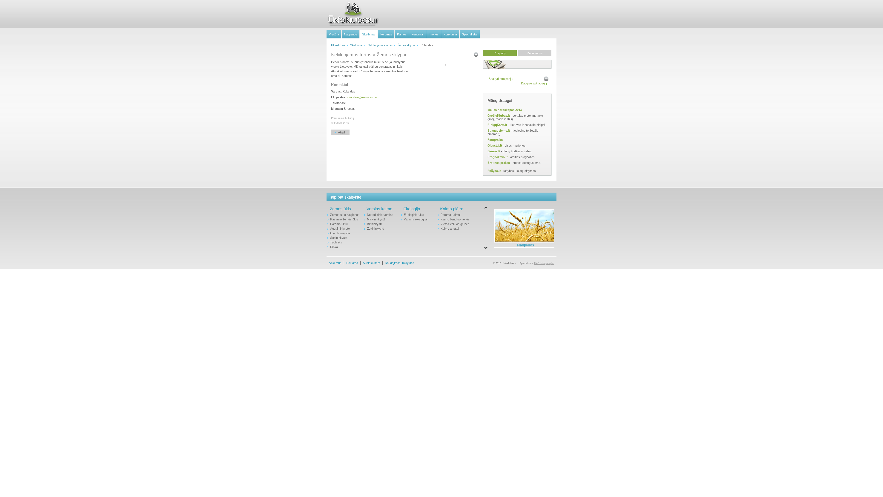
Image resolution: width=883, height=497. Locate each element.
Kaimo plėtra (451, 209)
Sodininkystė (338, 238)
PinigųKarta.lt (497, 125)
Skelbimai (368, 34)
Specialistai (469, 34)
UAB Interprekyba (544, 263)
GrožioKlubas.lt (498, 115)
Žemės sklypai (407, 45)
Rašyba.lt (494, 171)
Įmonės (434, 34)
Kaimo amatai (450, 228)
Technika (336, 242)
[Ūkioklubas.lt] (353, 14)
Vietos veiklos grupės (455, 224)
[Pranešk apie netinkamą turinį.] (476, 54)
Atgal (341, 132)
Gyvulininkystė (340, 233)
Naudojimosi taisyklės (399, 263)
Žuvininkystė (375, 228)
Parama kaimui (451, 215)
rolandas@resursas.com (363, 97)
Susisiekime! (371, 263)
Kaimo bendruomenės (455, 219)
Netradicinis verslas (380, 215)
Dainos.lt (493, 151)
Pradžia (334, 34)
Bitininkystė (375, 224)
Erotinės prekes (498, 163)
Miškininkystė (376, 219)
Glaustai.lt (494, 145)
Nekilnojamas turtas (380, 45)
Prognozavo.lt (497, 157)
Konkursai (450, 34)
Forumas (386, 34)
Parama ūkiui (339, 224)
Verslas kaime (379, 209)
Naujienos (350, 34)
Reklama (352, 263)
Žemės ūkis (340, 209)
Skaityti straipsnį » (501, 79)
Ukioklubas (338, 45)
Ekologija (411, 209)
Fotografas (495, 140)
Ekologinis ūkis (414, 215)
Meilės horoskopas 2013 (504, 110)
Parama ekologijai (415, 219)
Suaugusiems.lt (498, 130)
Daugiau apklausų (533, 83)
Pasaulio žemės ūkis (344, 219)
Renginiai (417, 34)
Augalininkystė (340, 228)
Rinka (334, 247)
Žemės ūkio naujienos (344, 215)
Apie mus (335, 263)
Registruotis (535, 53)
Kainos (401, 34)
